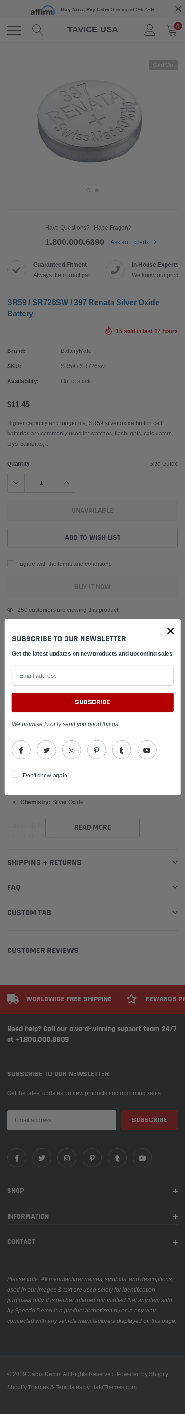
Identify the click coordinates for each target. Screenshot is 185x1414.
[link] (21, 749)
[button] (171, 631)
